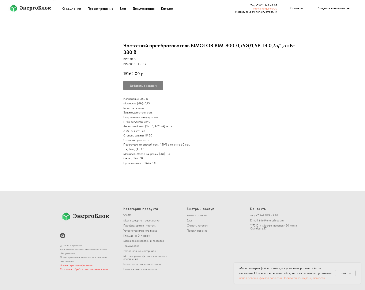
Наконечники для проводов (140, 269)
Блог (123, 9)
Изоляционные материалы (139, 250)
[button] (334, 8)
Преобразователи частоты (139, 225)
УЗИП (127, 215)
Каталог (167, 9)
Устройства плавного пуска (140, 230)
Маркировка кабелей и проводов (143, 240)
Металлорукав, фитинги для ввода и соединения (145, 257)
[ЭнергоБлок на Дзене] (62, 235)
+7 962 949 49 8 (266, 5)
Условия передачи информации (76, 265)
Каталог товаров (197, 215)
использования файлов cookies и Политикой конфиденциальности (282, 278)
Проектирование (100, 9)
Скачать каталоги (197, 225)
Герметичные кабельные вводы (142, 264)
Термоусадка (131, 245)
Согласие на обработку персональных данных (84, 269)
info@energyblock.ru (265, 8)
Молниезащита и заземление (141, 220)
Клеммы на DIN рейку (136, 235)
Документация (144, 9)
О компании (71, 9)
